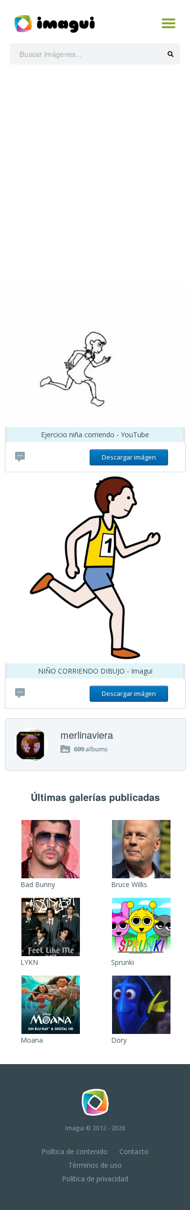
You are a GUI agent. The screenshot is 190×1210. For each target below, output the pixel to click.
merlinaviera (86, 735)
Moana (31, 1040)
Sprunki (122, 962)
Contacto (134, 1151)
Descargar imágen (129, 457)
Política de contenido (74, 1151)
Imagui (74, 1128)
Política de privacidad (95, 1178)
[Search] (170, 54)
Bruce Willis (129, 884)
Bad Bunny (37, 884)
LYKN (29, 962)
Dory (119, 1040)
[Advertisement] (95, 174)
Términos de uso (95, 1165)
